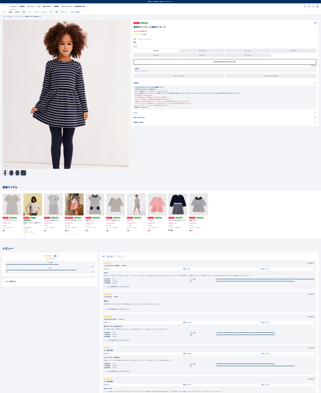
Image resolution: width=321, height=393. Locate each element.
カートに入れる (180, 76)
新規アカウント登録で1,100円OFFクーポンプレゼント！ (160, 1)
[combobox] (113, 256)
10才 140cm (202, 55)
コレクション (13, 6)
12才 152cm (248, 55)
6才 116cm (294, 50)
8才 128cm (156, 55)
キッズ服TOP (10, 16)
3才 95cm (156, 50)
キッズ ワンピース (19, 16)
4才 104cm (202, 50)
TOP (4, 16)
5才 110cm (248, 50)
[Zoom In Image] (5, 166)
